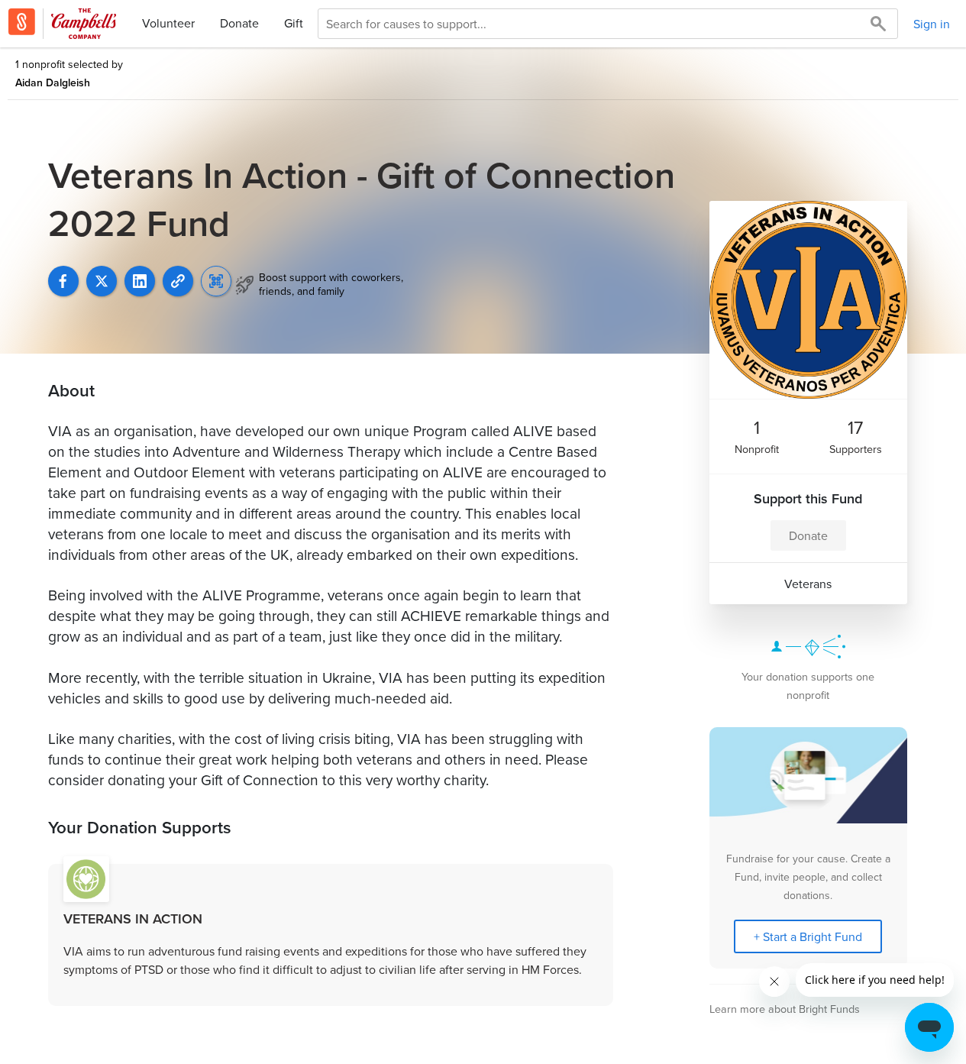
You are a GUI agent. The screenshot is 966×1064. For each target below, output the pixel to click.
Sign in (931, 23)
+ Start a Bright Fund (808, 936)
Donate (239, 23)
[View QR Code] (216, 281)
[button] (178, 281)
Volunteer (168, 23)
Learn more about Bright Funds (784, 1009)
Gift (293, 23)
